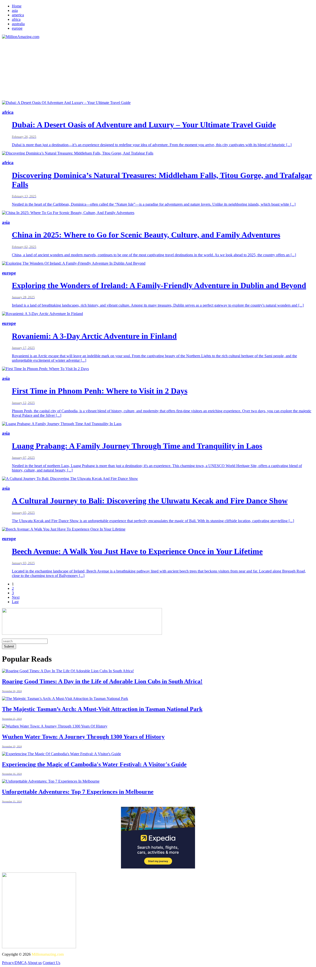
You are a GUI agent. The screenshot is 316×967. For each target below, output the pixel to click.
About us (34, 963)
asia (15, 10)
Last (15, 602)
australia (18, 24)
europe (17, 28)
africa (16, 19)
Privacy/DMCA (14, 963)
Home (16, 6)
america (18, 15)
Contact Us (51, 963)
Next (16, 597)
